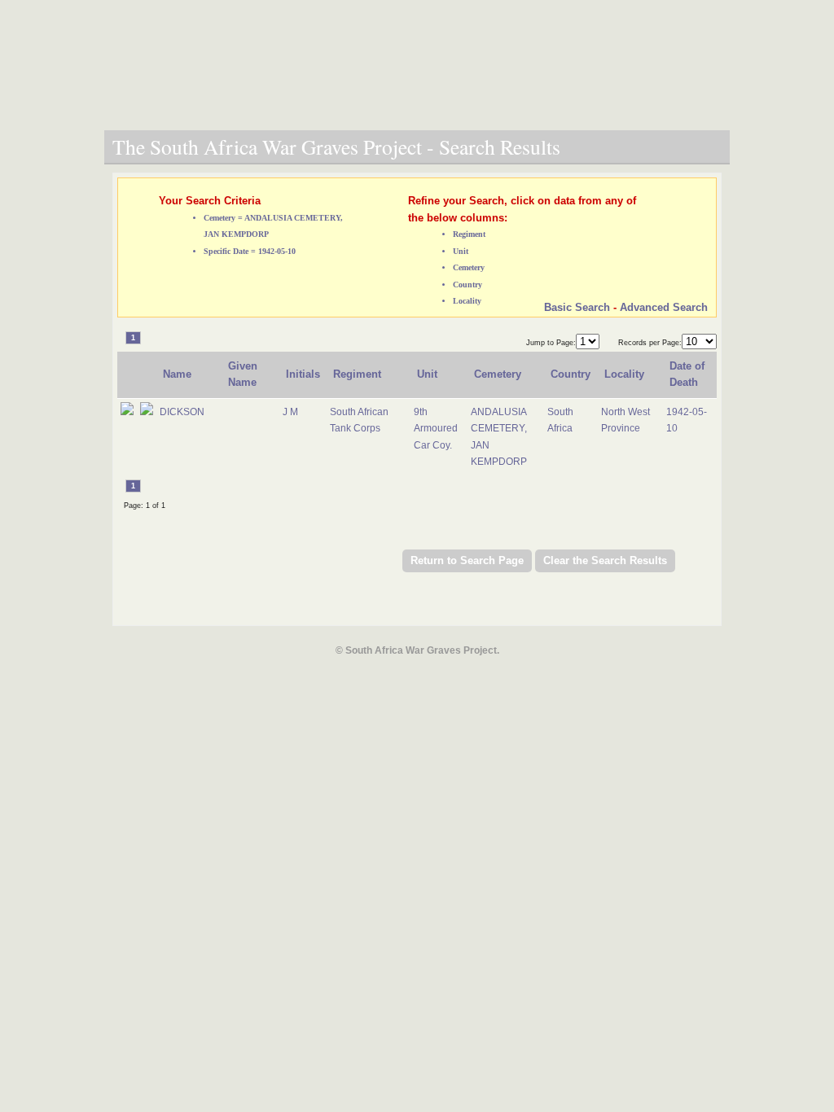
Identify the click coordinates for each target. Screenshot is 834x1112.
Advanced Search (664, 307)
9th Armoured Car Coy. (436, 428)
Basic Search (577, 307)
